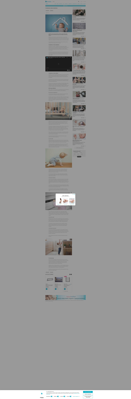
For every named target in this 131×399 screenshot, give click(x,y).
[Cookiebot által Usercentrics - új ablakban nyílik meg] (42, 397)
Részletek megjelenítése (76, 396)
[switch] (58, 396)
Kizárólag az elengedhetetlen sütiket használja (87, 396)
